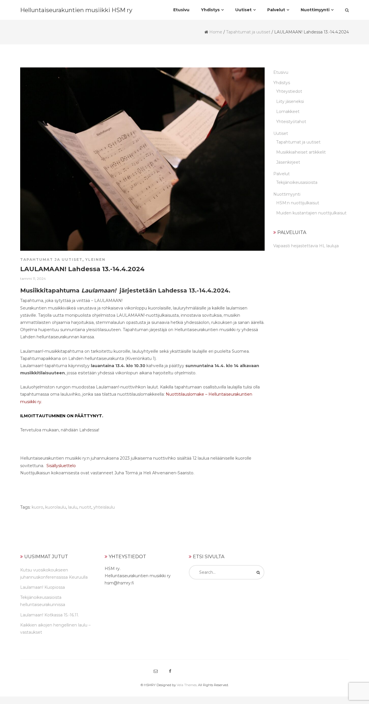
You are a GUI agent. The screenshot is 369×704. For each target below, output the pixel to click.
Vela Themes (187, 685)
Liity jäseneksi (290, 101)
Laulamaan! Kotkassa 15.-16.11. (49, 615)
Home (215, 32)
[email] (155, 671)
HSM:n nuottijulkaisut (297, 202)
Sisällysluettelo (61, 465)
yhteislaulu (104, 507)
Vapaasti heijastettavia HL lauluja (306, 245)
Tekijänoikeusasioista (296, 182)
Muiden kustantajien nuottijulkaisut (311, 213)
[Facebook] (170, 671)
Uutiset (280, 133)
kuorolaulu (55, 507)
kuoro (37, 507)
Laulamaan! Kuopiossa (42, 587)
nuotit (85, 507)
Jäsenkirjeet (288, 162)
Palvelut (281, 173)
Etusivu (280, 72)
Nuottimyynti (286, 194)
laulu (72, 507)
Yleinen (95, 259)
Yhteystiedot (289, 91)
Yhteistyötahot (291, 121)
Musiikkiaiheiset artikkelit (301, 152)
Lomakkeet (288, 111)
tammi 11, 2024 (33, 278)
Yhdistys (281, 82)
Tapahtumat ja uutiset (248, 32)
